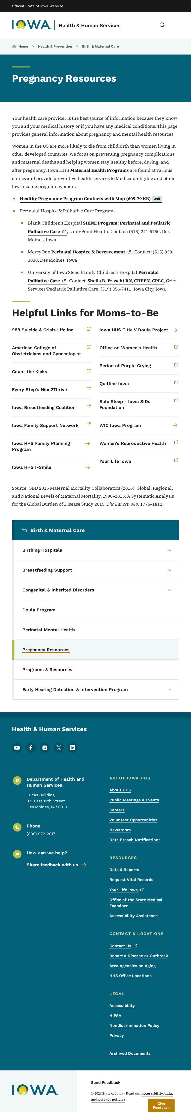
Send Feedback (106, 1082)
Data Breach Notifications (135, 839)
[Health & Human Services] (32, 25)
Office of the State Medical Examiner (135, 902)
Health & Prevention (55, 46)
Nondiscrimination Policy (134, 1025)
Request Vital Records (131, 879)
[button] (161, 1105)
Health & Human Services (90, 25)
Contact (120, 945)
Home (23, 46)
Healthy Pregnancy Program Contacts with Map (90, 198)
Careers (117, 810)
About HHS (120, 790)
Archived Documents (130, 1053)
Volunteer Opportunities (133, 820)
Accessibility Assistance (133, 915)
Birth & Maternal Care (100, 46)
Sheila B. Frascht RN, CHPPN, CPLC (126, 281)
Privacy (116, 1035)
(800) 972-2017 (41, 833)
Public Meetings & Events (134, 800)
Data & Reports (124, 869)
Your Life (123, 889)
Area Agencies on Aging (132, 965)
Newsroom (120, 829)
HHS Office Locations (130, 975)
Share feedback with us (52, 864)
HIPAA (115, 1015)
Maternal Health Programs (99, 170)
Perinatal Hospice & (88, 252)
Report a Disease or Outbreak (138, 955)
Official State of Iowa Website (37, 6)
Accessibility (122, 1005)
